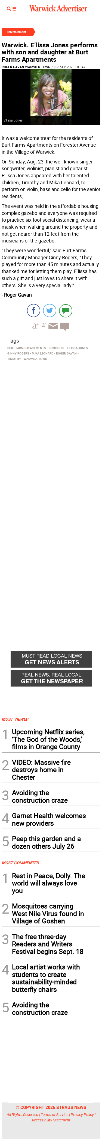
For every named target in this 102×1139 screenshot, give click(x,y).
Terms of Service (54, 1114)
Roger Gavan (13, 67)
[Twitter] (49, 310)
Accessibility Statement (51, 1119)
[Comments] (65, 310)
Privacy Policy (82, 1114)
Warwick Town (38, 67)
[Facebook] (33, 310)
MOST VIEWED (15, 719)
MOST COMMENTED (20, 862)
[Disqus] (51, 431)
